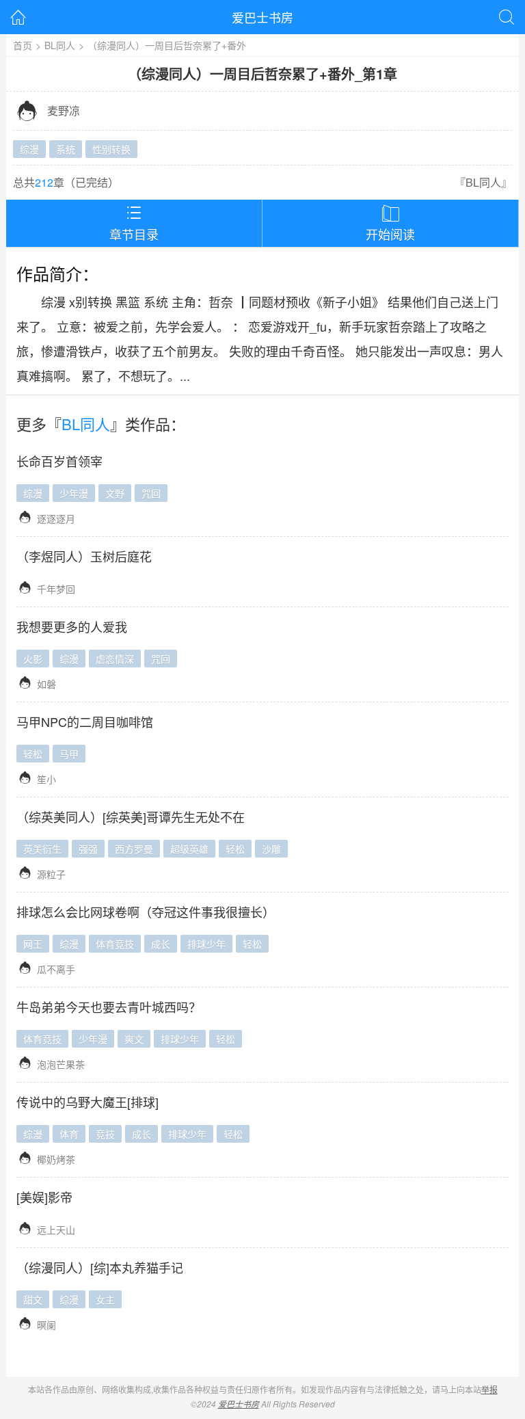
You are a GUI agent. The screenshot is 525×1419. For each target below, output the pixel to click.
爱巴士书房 (262, 17)
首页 (22, 45)
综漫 (29, 149)
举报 (489, 1389)
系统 (65, 149)
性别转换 (111, 149)
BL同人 (59, 45)
